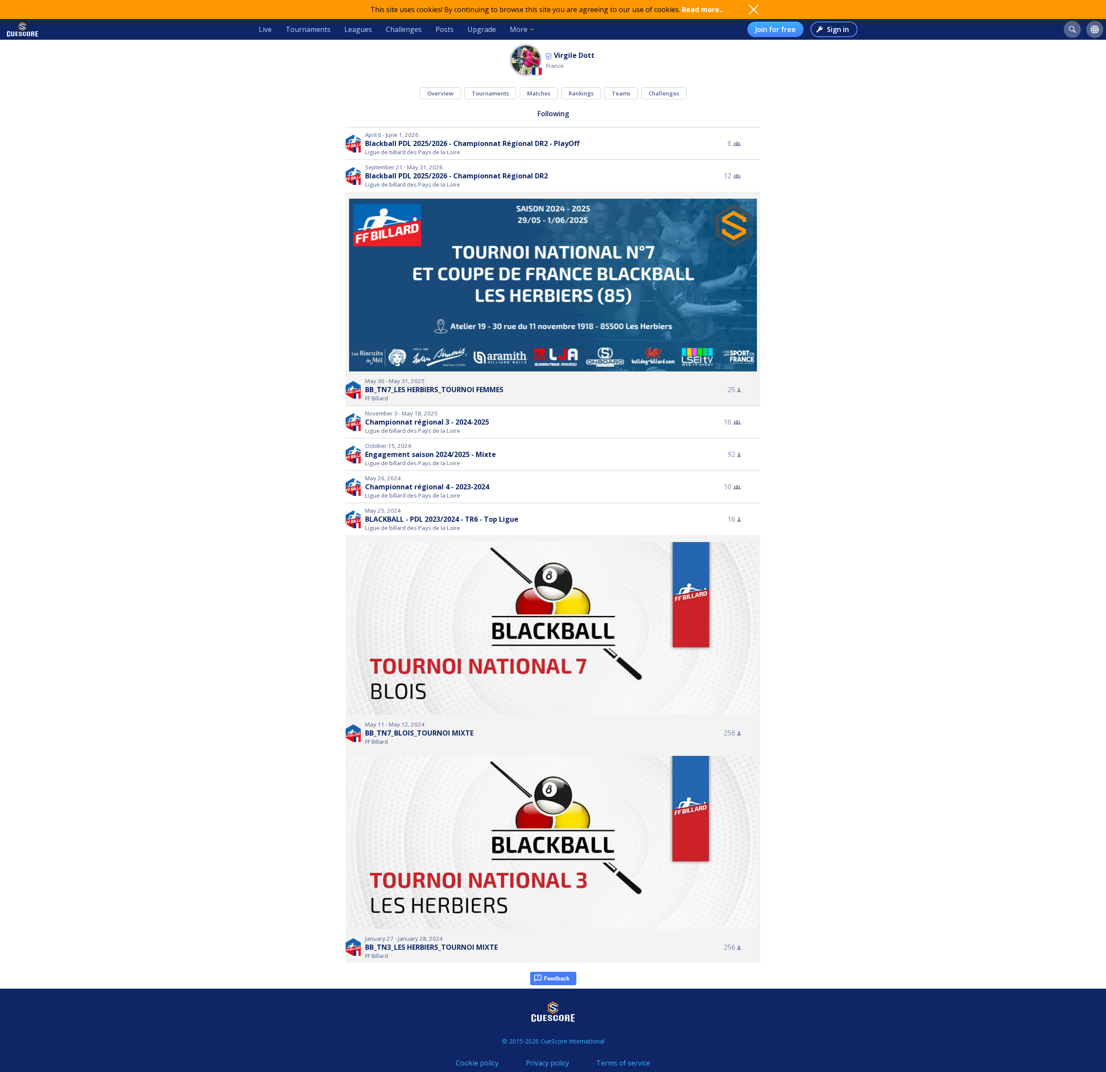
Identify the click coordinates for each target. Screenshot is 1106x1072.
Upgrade (481, 29)
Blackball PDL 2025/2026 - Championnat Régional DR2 (456, 176)
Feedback (556, 978)
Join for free (775, 29)
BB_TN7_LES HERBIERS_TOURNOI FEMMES (434, 389)
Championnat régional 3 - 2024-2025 (427, 422)
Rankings (581, 93)
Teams (621, 93)
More (519, 29)
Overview (440, 93)
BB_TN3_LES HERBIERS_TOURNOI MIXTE (431, 947)
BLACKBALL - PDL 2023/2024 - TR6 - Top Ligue (441, 519)
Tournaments (308, 29)
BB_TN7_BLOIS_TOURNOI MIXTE (419, 733)
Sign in (838, 29)
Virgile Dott (574, 55)
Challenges (404, 29)
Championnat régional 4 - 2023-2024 (427, 487)
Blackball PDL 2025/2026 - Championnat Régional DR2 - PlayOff (472, 143)
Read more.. (702, 9)
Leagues (358, 29)
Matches (538, 93)
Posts (444, 29)
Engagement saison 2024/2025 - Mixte (430, 454)
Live (265, 29)
